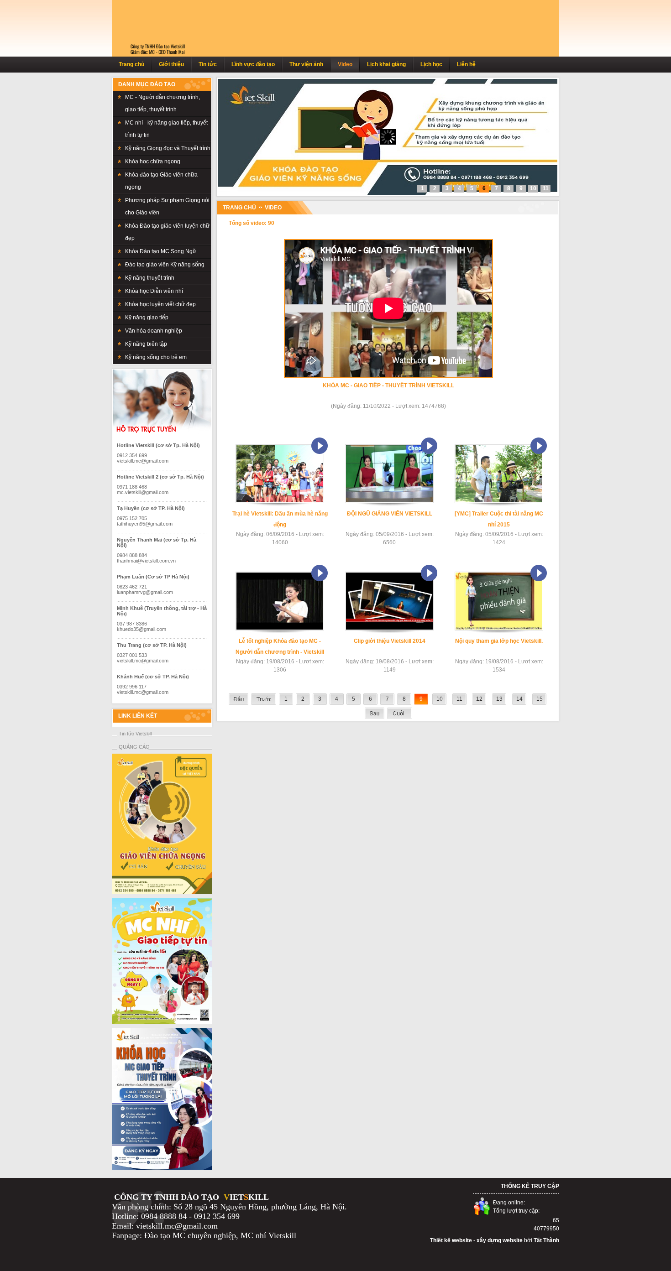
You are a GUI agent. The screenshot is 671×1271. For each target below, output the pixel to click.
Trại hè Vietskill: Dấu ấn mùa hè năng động (280, 519)
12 (479, 699)
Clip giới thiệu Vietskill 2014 (389, 641)
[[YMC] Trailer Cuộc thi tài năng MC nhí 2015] (499, 501)
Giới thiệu (171, 64)
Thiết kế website (451, 1240)
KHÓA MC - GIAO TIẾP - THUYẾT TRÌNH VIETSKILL (388, 385)
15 (539, 699)
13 (499, 699)
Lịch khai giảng (386, 64)
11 (459, 699)
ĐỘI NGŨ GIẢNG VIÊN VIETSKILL (389, 513)
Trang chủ (131, 64)
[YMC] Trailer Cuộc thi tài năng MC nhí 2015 (499, 519)
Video (345, 64)
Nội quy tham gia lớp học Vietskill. (499, 641)
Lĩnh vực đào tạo (253, 64)
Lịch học (431, 64)
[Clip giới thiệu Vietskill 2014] (389, 628)
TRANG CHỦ (239, 207)
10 (439, 699)
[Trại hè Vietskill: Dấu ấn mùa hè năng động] (280, 501)
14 (519, 699)
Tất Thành (546, 1240)
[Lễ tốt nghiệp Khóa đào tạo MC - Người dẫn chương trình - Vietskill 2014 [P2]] (280, 628)
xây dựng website (500, 1240)
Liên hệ (466, 64)
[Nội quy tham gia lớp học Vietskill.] (499, 628)
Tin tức (208, 64)
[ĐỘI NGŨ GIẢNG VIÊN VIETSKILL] (389, 501)
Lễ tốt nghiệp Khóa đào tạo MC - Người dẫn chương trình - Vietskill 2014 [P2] (280, 647)
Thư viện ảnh (306, 64)
